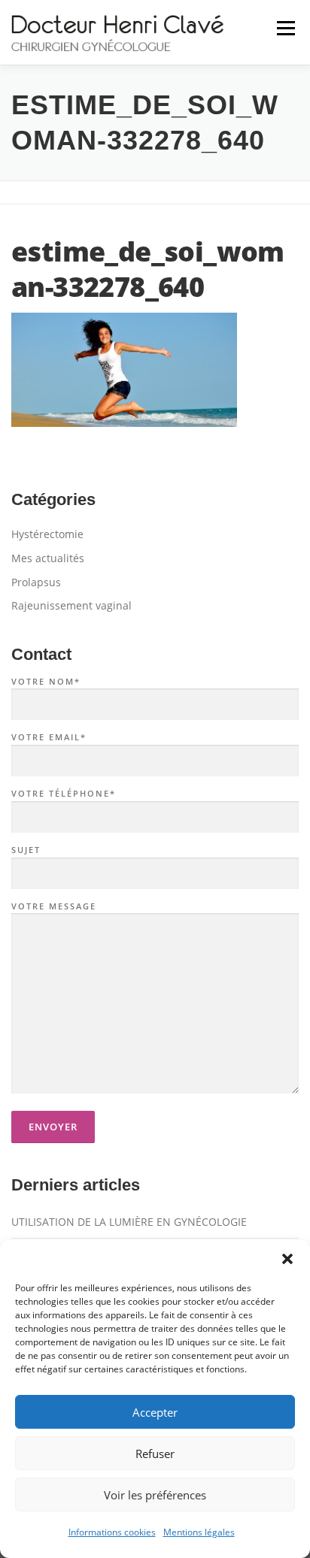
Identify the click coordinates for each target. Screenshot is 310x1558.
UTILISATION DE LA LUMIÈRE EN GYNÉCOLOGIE (129, 1222)
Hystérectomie (47, 534)
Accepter (155, 1412)
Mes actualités (47, 558)
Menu (284, 28)
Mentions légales (199, 1532)
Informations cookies (112, 1532)
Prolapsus (36, 582)
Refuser (155, 1453)
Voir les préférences (155, 1494)
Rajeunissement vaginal (71, 605)
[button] (287, 1258)
